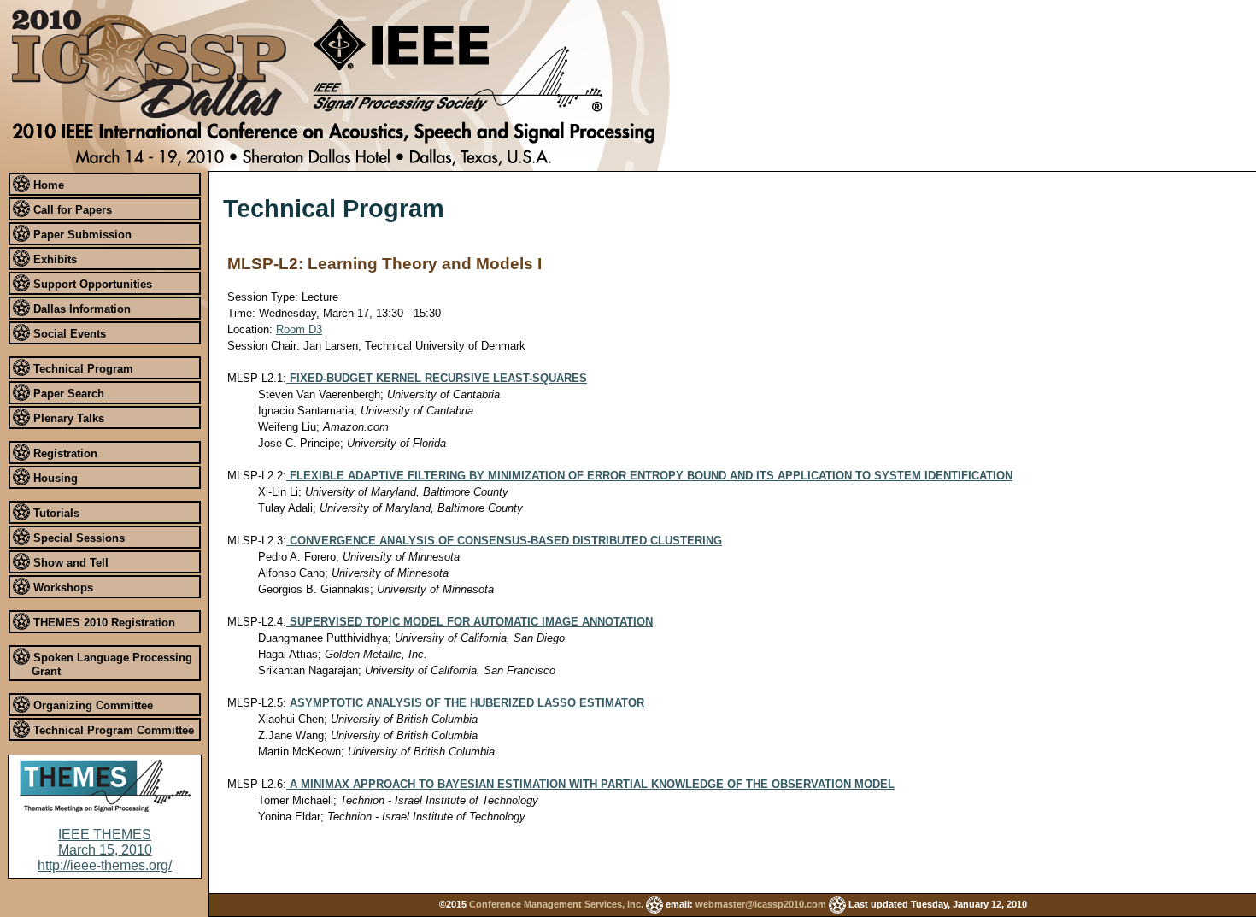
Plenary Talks (67, 418)
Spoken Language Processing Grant (111, 665)
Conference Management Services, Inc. (556, 904)
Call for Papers (71, 209)
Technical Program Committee (112, 730)
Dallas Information (80, 309)
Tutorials (54, 513)
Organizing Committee (91, 705)
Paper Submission (81, 234)
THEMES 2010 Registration (102, 622)
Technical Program (81, 368)
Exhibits (53, 259)
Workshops (61, 587)
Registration (63, 453)
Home (47, 185)
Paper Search (67, 393)
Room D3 (299, 329)
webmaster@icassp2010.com (760, 904)
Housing (54, 478)
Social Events (68, 333)
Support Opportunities (91, 284)
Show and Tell (69, 562)
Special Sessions (77, 538)
